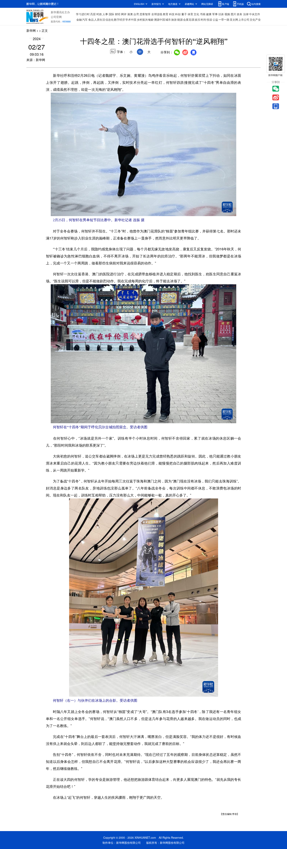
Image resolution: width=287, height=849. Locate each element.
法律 (246, 14)
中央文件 (254, 14)
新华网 (31, 30)
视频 (227, 14)
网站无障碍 (207, 3)
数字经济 (119, 19)
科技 (172, 14)
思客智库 (145, 14)
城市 (168, 19)
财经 (117, 14)
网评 (124, 14)
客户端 (225, 3)
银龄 (151, 19)
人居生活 (99, 19)
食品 (91, 19)
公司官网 (56, 17)
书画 (202, 14)
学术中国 (130, 19)
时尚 (203, 19)
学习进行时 (83, 14)
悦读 (209, 19)
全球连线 (156, 14)
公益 (215, 19)
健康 (208, 14)
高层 (93, 14)
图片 (233, 14)
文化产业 (255, 19)
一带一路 (223, 19)
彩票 (191, 19)
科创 (178, 14)
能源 (180, 19)
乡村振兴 (142, 19)
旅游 (174, 19)
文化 (196, 14)
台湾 (136, 14)
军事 (215, 14)
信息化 (109, 19)
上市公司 (243, 19)
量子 (184, 14)
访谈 (221, 14)
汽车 (85, 19)
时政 (99, 14)
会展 (186, 19)
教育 (165, 14)
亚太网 (234, 19)
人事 (105, 14)
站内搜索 (256, 3)
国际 (111, 14)
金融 (79, 19)
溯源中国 (159, 19)
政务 (239, 14)
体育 (190, 14)
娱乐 (197, 19)
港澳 (130, 14)
